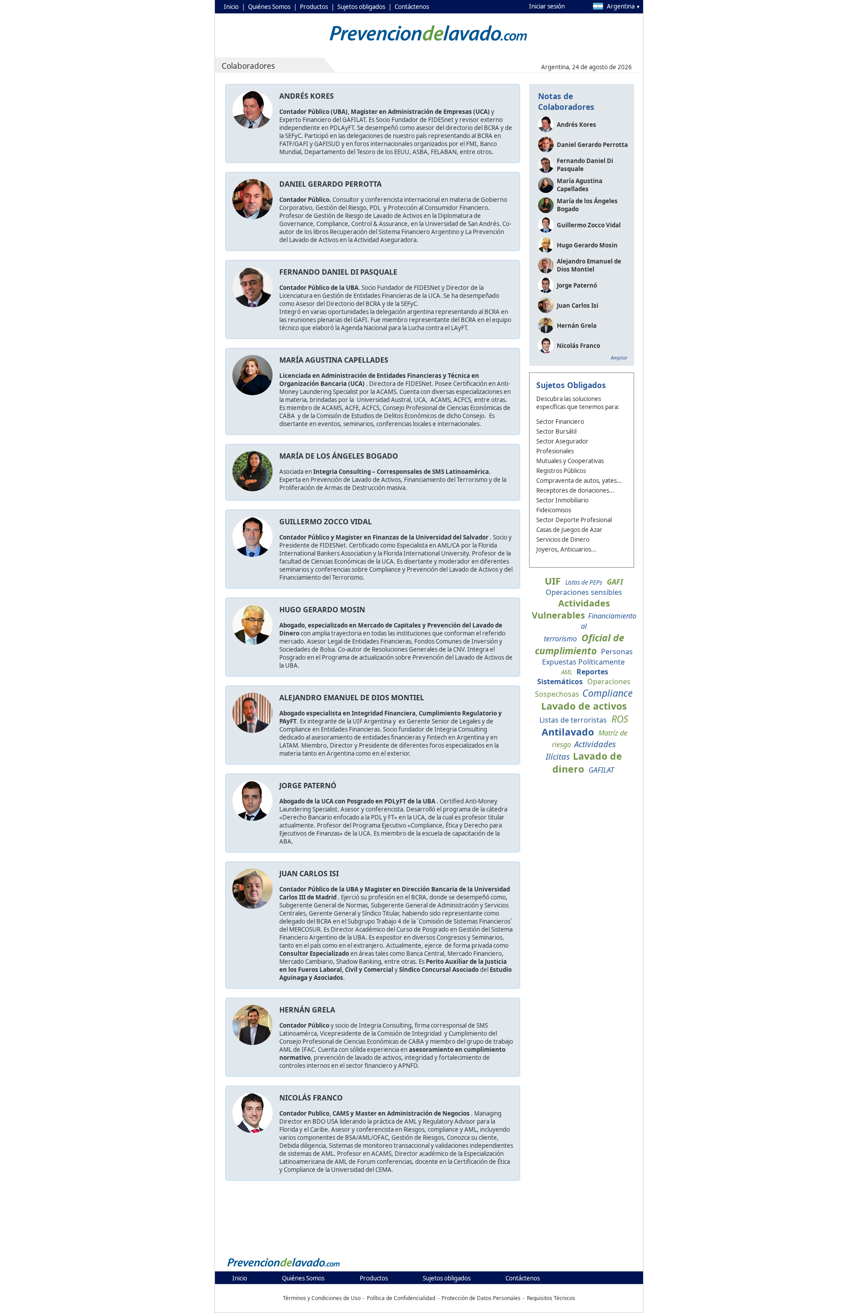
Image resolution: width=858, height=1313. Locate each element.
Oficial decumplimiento (579, 644)
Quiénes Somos (269, 7)
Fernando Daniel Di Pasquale (338, 272)
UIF (553, 580)
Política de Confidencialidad (401, 1298)
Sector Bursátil (556, 431)
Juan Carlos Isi (309, 873)
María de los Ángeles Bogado (338, 456)
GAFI (615, 582)
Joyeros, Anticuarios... (566, 549)
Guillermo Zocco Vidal (325, 522)
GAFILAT (601, 770)
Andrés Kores (306, 96)
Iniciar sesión (547, 6)
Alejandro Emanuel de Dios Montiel (351, 697)
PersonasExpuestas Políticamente (587, 657)
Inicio (231, 7)
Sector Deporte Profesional (574, 520)
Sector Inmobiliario (562, 500)
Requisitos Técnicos (551, 1298)
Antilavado (568, 731)
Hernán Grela (307, 1010)
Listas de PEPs (583, 582)
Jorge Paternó (307, 785)
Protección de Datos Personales (481, 1298)
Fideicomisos (553, 510)
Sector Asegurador (562, 441)
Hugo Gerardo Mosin (322, 610)
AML (566, 672)
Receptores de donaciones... (575, 490)
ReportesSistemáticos (572, 676)
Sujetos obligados (361, 7)
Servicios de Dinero (562, 539)
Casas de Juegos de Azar (569, 530)
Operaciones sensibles (584, 592)
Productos (314, 7)
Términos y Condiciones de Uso (322, 1298)
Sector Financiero (560, 422)
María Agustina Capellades (333, 360)
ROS (619, 718)
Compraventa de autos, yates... (579, 481)
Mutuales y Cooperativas (570, 461)
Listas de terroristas (573, 720)
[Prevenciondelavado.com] (283, 1266)
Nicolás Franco (311, 1098)
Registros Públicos (561, 471)
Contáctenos (412, 7)
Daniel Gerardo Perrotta (330, 184)
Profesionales (555, 451)
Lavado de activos (584, 705)
